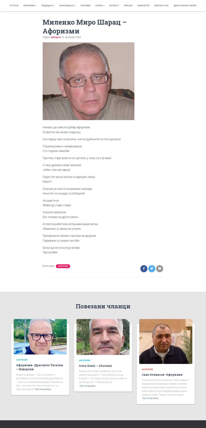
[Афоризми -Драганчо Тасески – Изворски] (40, 336)
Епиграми (85, 6)
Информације (66, 6)
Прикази (128, 6)
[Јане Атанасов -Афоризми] (165, 341)
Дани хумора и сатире (185, 6)
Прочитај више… (43, 389)
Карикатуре (143, 6)
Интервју (114, 6)
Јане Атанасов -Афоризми (162, 374)
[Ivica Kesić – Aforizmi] (103, 336)
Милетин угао (161, 6)
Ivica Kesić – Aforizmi (95, 366)
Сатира (99, 6)
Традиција (47, 6)
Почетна (14, 6)
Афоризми (29, 6)
